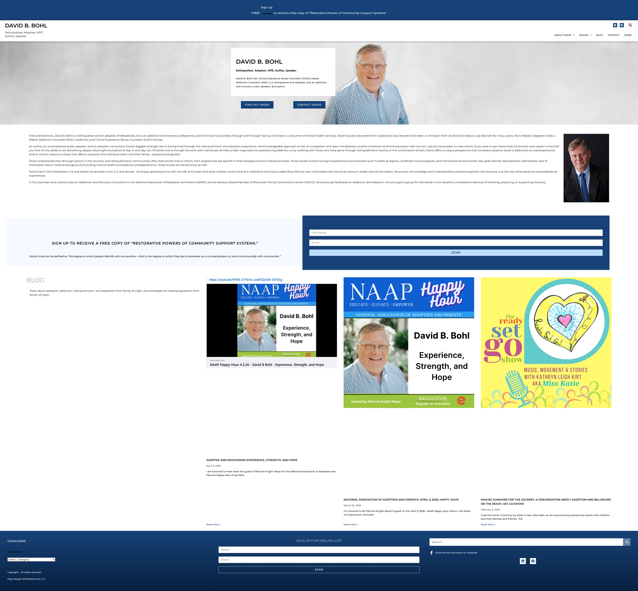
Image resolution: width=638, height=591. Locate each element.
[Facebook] (622, 25)
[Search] (627, 542)
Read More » (213, 524)
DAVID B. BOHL (26, 25)
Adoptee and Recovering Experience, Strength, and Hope (251, 460)
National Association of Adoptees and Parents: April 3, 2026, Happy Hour (401, 499)
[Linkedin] (615, 25)
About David (562, 35)
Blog (599, 35)
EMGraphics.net (31, 579)
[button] (630, 25)
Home (628, 35)
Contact (613, 35)
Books (583, 35)
